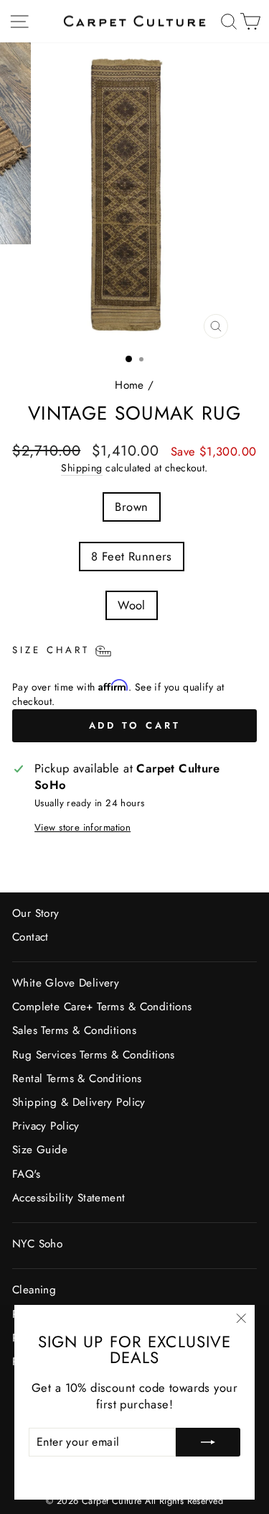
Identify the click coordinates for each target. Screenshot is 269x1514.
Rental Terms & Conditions (76, 1078)
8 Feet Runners (131, 556)
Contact (30, 937)
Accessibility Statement (69, 1198)
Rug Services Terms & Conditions (93, 1055)
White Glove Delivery (65, 983)
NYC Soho (37, 1244)
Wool (132, 605)
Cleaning (34, 1290)
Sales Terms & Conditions (74, 1030)
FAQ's (26, 1174)
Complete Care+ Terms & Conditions (102, 1007)
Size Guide (39, 1150)
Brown (131, 506)
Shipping (81, 468)
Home (129, 385)
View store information (82, 827)
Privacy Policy (46, 1126)
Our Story (36, 913)
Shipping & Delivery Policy (79, 1102)
